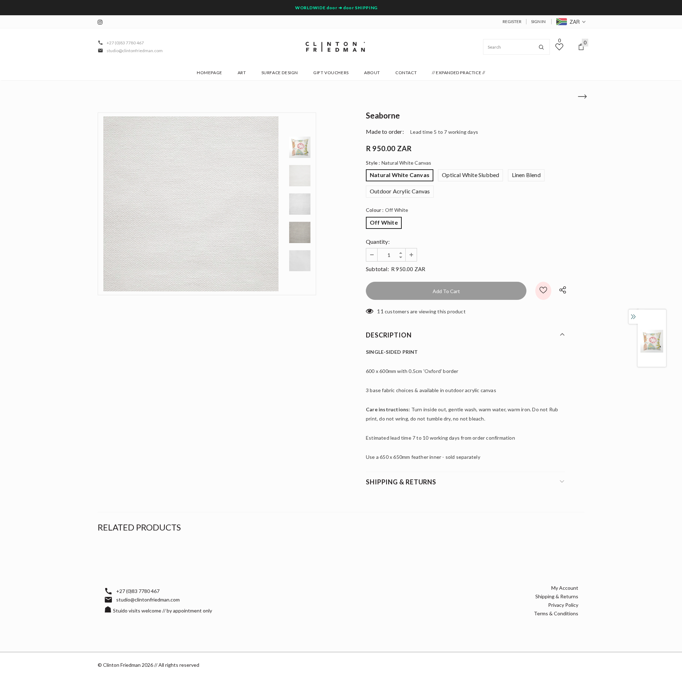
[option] (191, 203)
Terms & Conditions (556, 613)
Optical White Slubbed (470, 174)
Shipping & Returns (556, 596)
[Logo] (335, 47)
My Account (564, 588)
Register (512, 21)
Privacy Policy (563, 605)
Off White (384, 222)
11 (380, 311)
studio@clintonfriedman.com (135, 50)
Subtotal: (377, 268)
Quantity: (378, 241)
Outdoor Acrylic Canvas (400, 191)
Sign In (538, 21)
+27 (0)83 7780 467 (125, 42)
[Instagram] (102, 22)
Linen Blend (526, 174)
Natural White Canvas (399, 174)
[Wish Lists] (543, 291)
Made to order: (385, 131)
